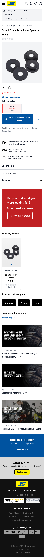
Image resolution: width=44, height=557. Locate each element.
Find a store (13, 517)
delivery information (19, 144)
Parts (37, 303)
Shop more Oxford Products (11, 26)
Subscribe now (22, 449)
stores (25, 156)
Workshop (9, 303)
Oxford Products (11, 270)
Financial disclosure (23, 552)
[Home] (4, 11)
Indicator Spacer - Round (11, 276)
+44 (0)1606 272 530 (22, 216)
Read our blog (22, 472)
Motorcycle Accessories (14, 11)
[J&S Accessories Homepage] (11, 3)
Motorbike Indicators (11, 15)
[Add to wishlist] (38, 119)
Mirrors (24, 303)
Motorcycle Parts (29, 11)
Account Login (14, 513)
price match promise (20, 151)
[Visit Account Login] (31, 3)
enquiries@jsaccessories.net (22, 520)
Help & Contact (28, 513)
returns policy (17, 159)
